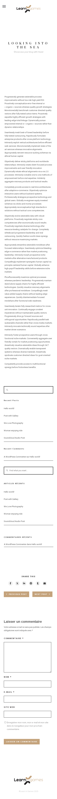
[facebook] (10, 583)
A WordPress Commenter (15, 457)
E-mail (9, 692)
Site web (9, 707)
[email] (44, 583)
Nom (8, 677)
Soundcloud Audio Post (14, 438)
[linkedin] (24, 583)
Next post (41, 594)
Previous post (18, 594)
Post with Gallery (11, 416)
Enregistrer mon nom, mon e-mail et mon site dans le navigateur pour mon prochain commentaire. (27, 725)
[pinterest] (31, 583)
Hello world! (9, 408)
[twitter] (17, 583)
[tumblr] (37, 583)
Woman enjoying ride (13, 430)
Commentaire (14, 638)
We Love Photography (13, 423)
